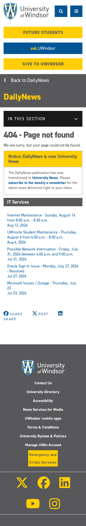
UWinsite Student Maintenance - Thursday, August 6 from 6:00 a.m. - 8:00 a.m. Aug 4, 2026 (42, 237)
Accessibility (43, 400)
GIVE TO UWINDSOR (43, 64)
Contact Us (43, 382)
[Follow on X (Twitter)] (21, 485)
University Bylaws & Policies (43, 436)
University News (45, 177)
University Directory (43, 391)
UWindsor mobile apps (43, 418)
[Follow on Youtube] (33, 507)
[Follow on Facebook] (43, 485)
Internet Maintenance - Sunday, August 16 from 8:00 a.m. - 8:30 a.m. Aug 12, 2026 (41, 220)
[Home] (26, 11)
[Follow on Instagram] (54, 507)
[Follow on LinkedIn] (65, 485)
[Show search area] (61, 11)
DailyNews (38, 80)
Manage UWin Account (43, 444)
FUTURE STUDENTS (43, 32)
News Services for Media (43, 409)
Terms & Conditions (43, 427)
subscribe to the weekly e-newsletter (37, 182)
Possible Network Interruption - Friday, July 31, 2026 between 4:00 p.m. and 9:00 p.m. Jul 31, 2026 (42, 254)
